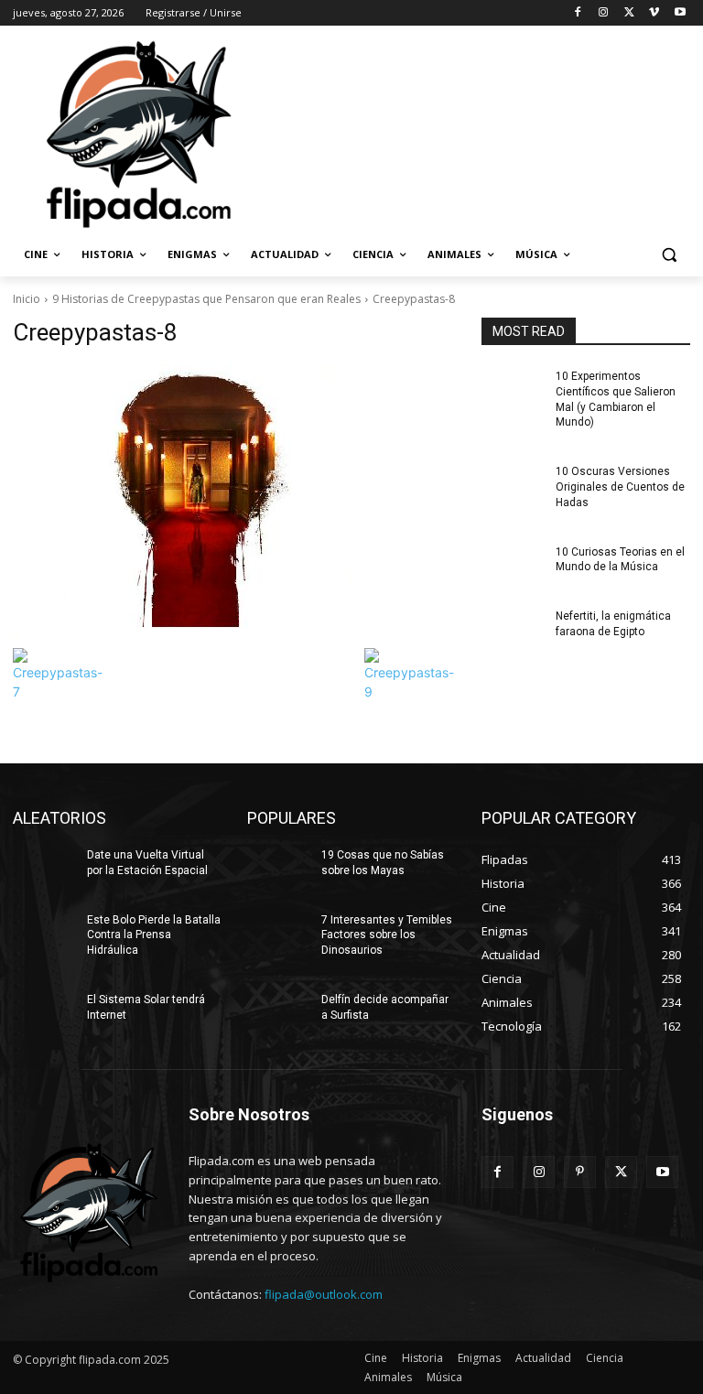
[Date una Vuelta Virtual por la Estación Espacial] (44, 870)
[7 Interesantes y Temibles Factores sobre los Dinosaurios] (278, 934)
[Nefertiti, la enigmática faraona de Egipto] (512, 631)
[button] (668, 254)
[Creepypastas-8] (234, 501)
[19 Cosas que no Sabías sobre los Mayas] (278, 870)
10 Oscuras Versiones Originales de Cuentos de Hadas (620, 487)
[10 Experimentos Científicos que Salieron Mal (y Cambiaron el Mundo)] (512, 391)
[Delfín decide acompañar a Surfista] (278, 1014)
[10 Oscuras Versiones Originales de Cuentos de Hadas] (512, 486)
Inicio (26, 299)
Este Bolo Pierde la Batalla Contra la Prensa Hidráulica (154, 935)
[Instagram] (603, 13)
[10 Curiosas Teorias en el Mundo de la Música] (512, 567)
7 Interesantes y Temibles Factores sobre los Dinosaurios (386, 935)
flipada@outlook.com (324, 1294)
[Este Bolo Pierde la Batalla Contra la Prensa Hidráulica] (44, 934)
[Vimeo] (654, 13)
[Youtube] (679, 13)
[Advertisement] (476, 132)
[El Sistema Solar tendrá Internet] (44, 1014)
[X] (629, 13)
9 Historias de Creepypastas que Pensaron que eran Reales (206, 299)
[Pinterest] (580, 1172)
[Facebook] (578, 13)
